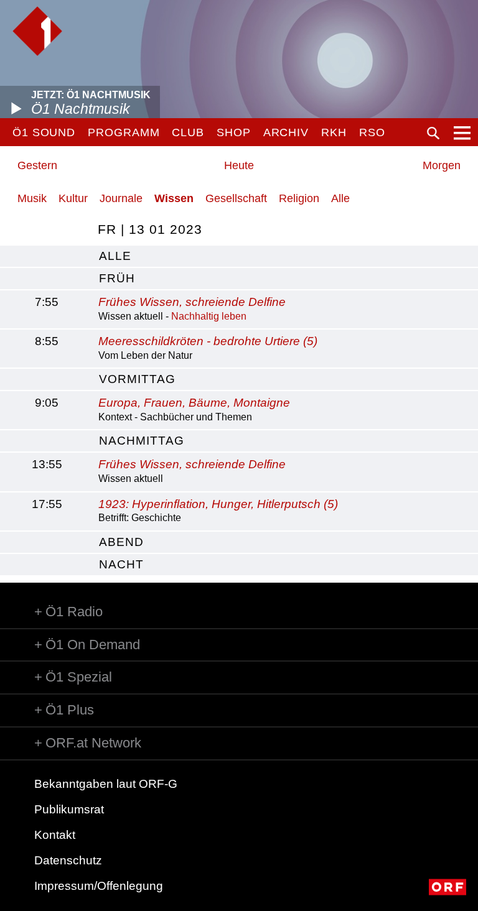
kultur (73, 198)
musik (32, 198)
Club (188, 132)
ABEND (121, 541)
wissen (174, 198)
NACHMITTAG (141, 440)
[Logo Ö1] (37, 31)
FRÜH (117, 278)
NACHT (121, 564)
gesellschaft (236, 198)
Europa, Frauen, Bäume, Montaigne (194, 402)
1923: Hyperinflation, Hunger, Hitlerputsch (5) (218, 504)
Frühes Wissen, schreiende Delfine (192, 301)
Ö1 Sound (43, 132)
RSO (372, 132)
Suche (433, 133)
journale (121, 198)
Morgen (442, 165)
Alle (340, 198)
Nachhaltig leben (208, 316)
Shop (234, 132)
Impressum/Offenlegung (98, 885)
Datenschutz (68, 860)
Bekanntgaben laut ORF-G (105, 783)
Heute (239, 165)
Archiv (286, 132)
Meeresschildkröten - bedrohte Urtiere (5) (207, 341)
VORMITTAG (137, 379)
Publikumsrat (69, 809)
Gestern (37, 165)
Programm (123, 132)
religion (299, 198)
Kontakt (54, 834)
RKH (334, 132)
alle (115, 255)
